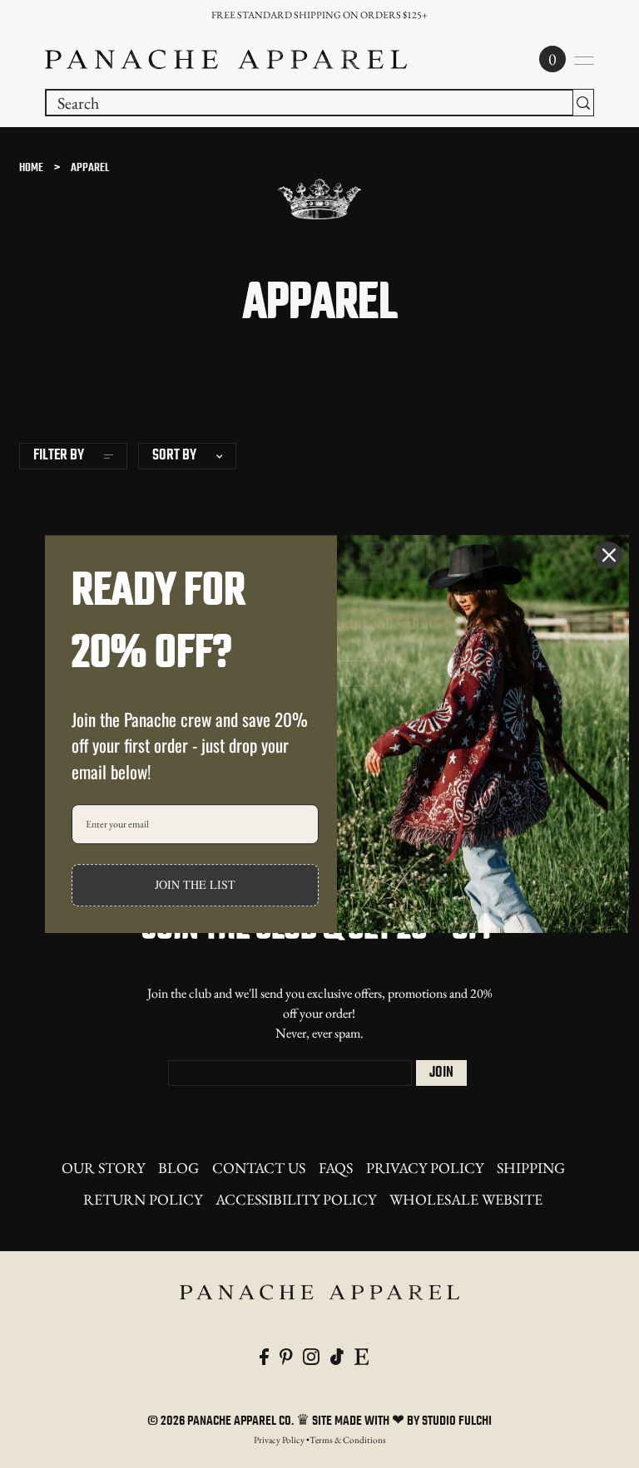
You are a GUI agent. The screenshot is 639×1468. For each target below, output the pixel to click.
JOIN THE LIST (195, 885)
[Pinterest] (286, 1354)
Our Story (103, 1167)
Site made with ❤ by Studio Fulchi (402, 1421)
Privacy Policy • (282, 1440)
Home (31, 168)
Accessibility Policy (295, 1199)
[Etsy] (361, 1354)
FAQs (336, 1167)
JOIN (441, 1073)
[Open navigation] (584, 60)
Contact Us (258, 1167)
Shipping (531, 1167)
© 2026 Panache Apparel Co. (221, 1421)
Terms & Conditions (348, 1440)
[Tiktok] (337, 1354)
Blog (178, 1167)
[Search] (583, 102)
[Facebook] (264, 1354)
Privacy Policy (424, 1167)
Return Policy (142, 1199)
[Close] (609, 555)
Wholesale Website (465, 1199)
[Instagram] (311, 1354)
